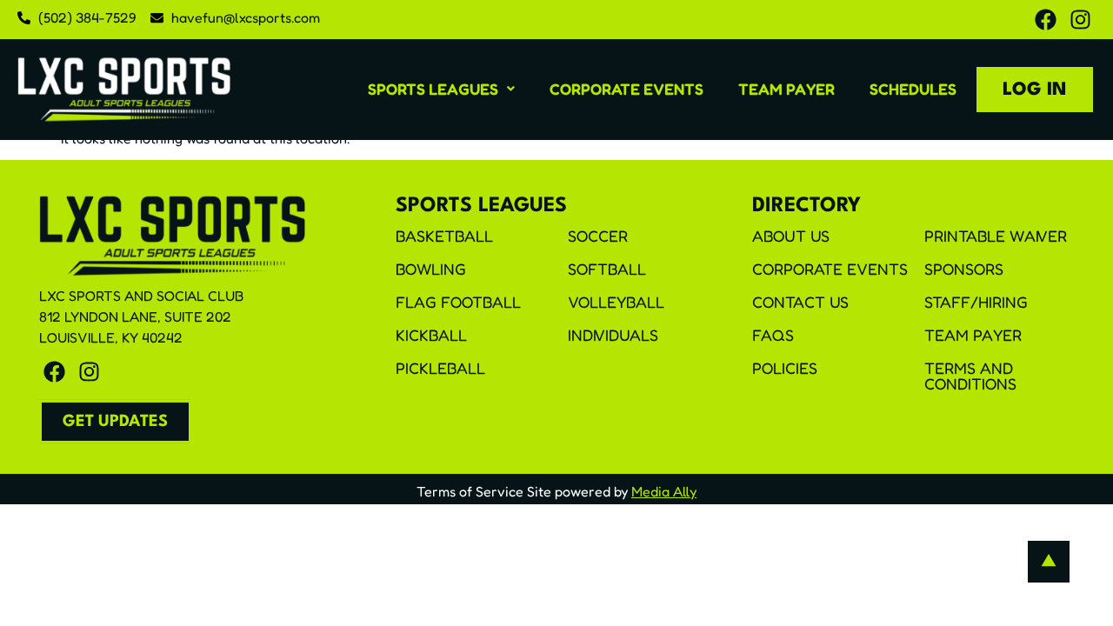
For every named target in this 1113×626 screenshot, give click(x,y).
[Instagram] (1080, 19)
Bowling (431, 268)
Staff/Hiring (976, 301)
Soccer (598, 235)
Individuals (613, 334)
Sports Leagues (433, 88)
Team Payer (786, 88)
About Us (791, 235)
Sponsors (963, 268)
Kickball (431, 334)
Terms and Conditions (970, 375)
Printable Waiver (995, 235)
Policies (784, 367)
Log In (1035, 90)
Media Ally (663, 491)
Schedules (913, 88)
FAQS (773, 334)
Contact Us (800, 301)
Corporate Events (626, 88)
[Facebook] (1045, 19)
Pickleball (440, 367)
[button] (441, 88)
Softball (607, 268)
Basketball (444, 235)
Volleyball (616, 301)
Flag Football (458, 301)
